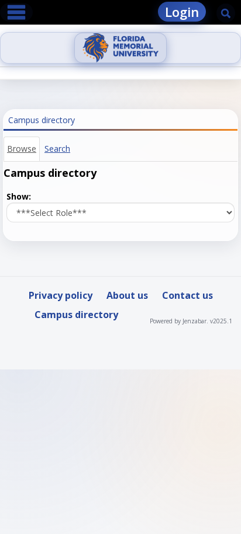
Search (57, 148)
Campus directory (76, 314)
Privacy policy (60, 295)
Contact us (187, 295)
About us (127, 295)
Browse (21, 148)
